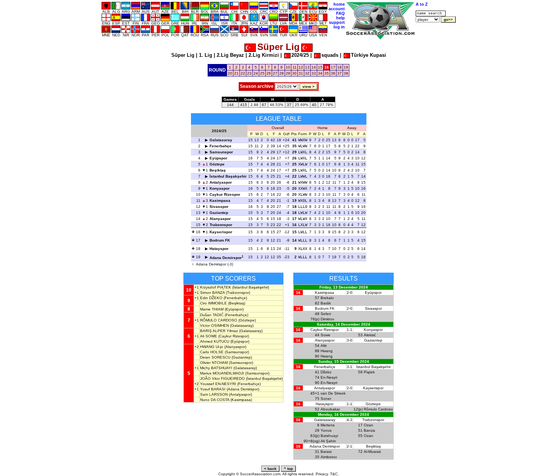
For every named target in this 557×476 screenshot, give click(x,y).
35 (326, 73)
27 (275, 73)
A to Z (422, 4)
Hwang (327, 351)
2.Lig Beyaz (230, 55)
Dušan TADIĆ (212, 315)
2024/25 (300, 55)
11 (295, 67)
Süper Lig (182, 55)
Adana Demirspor (226, 258)
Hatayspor (219, 249)
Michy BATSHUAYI (216, 368)
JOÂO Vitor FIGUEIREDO (222, 378)
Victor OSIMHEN (214, 325)
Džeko (326, 372)
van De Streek (333, 393)
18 (339, 67)
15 (320, 67)
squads (329, 55)
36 (333, 73)
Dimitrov (327, 319)
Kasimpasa (220, 200)
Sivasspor (219, 206)
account (337, 8)
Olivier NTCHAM (214, 363)
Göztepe (217, 164)
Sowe (325, 335)
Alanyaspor (220, 219)
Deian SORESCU (215, 357)
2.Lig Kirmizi (264, 55)
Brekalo (327, 298)
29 (288, 73)
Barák (326, 303)
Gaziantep (219, 213)
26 (268, 73)
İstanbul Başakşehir (228, 176)
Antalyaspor (221, 182)
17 (333, 67)
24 (255, 73)
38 (346, 73)
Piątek (369, 372)
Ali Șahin (328, 441)
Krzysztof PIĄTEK (215, 287)
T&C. (334, 474)
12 (301, 67)
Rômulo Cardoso (378, 409)
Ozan (368, 425)
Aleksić (370, 335)
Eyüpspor (218, 158)
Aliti (324, 345)
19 (346, 67)
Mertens (328, 425)
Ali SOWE (208, 336)
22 (243, 73)
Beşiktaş (218, 170)
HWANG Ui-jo (211, 347)
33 (313, 73)
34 (320, 73)
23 (249, 73)
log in (339, 27)
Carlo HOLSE (212, 352)
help (340, 18)
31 (301, 73)
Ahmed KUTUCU (214, 341)
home (339, 4)
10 (288, 67)
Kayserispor (221, 232)
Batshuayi (329, 436)
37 (339, 73)
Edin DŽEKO (211, 298)
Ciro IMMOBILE (213, 303)
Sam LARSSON (214, 394)
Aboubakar (330, 409)
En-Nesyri (329, 377)
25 (262, 73)
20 (230, 73)
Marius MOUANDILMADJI (222, 373)
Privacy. (322, 474)
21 (236, 73)
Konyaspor (220, 188)
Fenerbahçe (221, 146)
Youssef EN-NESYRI (218, 384)
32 (307, 73)
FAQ (340, 13)
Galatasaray (221, 140)
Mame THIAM (212, 309)
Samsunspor (221, 152)
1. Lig (205, 55)
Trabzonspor (221, 225)
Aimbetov (329, 457)
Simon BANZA (212, 292)
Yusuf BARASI (212, 389)
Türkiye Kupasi (368, 55)
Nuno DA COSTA (214, 400)
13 (307, 67)
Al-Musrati (372, 451)
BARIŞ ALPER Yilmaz (219, 331)
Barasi (326, 451)
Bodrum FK (220, 240)
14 (313, 67)
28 (281, 73)
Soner (326, 398)
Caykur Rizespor (225, 194)
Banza (369, 430)
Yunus (326, 430)
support (337, 22)
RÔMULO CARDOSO (218, 320)
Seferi (326, 314)
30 (294, 73)
